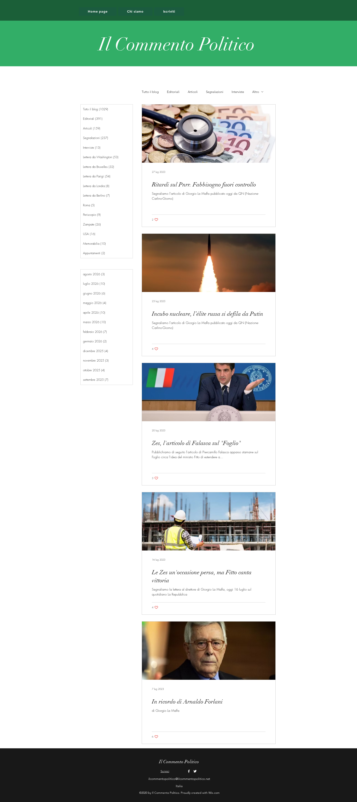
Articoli (193, 92)
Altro (255, 92)
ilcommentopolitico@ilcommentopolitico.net (179, 779)
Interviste (238, 92)
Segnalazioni (214, 92)
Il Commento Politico (179, 761)
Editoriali (173, 92)
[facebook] (189, 771)
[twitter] (195, 771)
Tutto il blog (150, 92)
